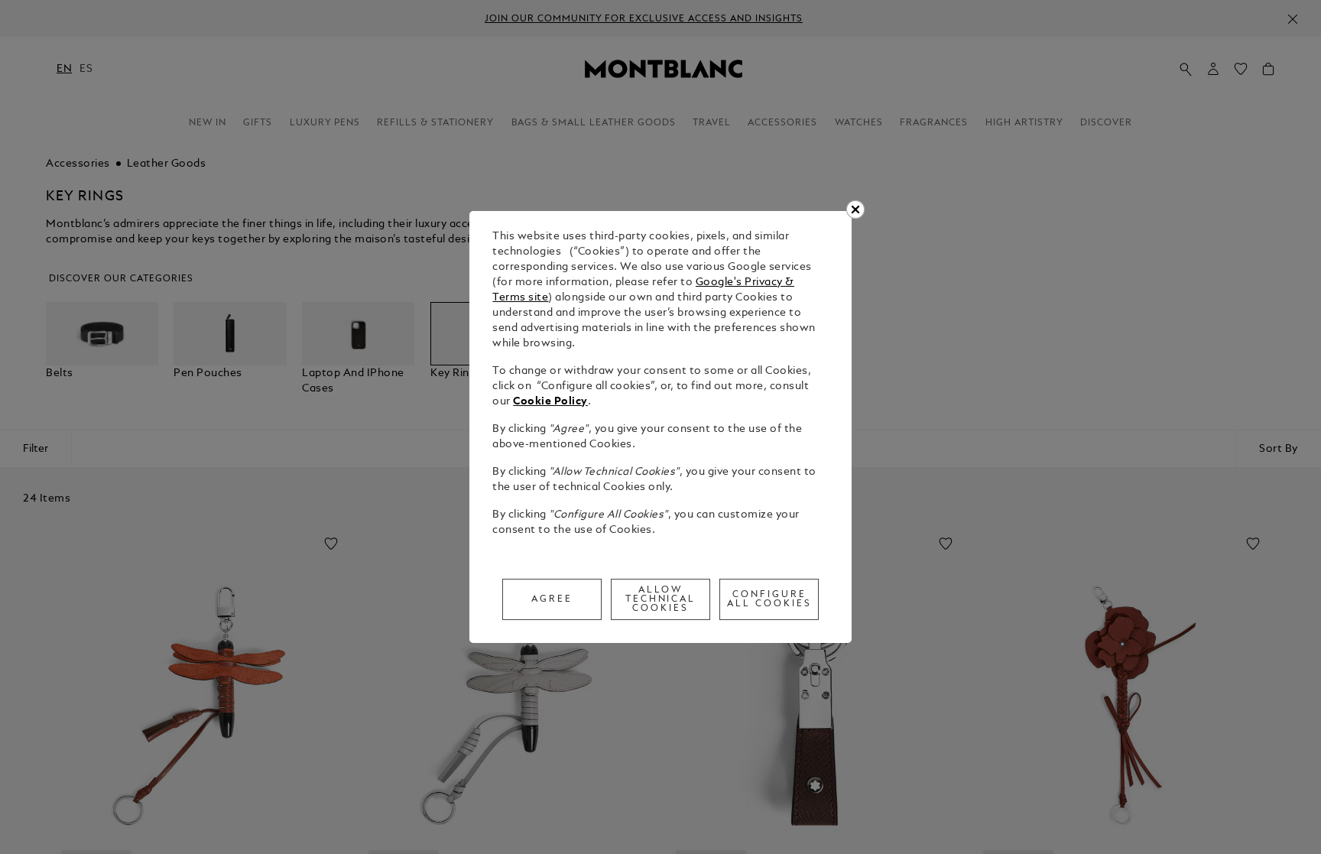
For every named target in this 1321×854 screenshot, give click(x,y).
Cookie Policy (550, 402)
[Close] (855, 209)
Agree (552, 599)
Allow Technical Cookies (660, 599)
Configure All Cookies (769, 599)
